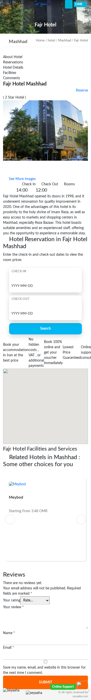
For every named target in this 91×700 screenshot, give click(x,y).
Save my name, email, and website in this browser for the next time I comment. (44, 670)
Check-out (20, 298)
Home (40, 40)
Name (9, 633)
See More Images (22, 179)
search (45, 328)
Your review (13, 607)
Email (8, 647)
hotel (51, 40)
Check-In (19, 271)
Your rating (11, 600)
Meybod (16, 497)
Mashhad (64, 40)
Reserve (81, 90)
